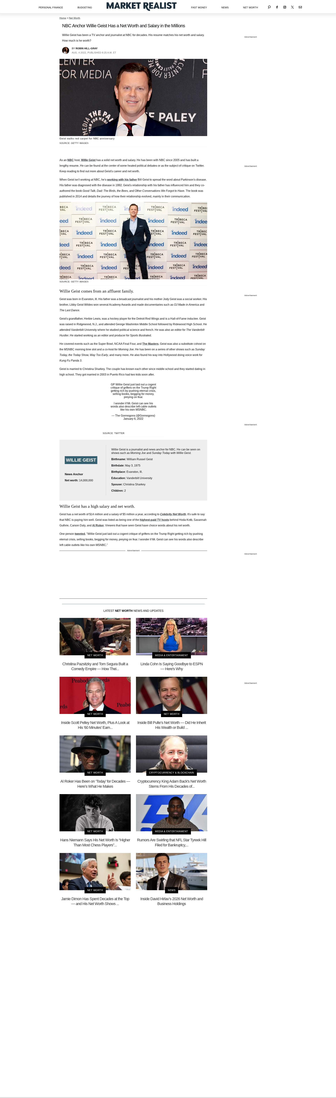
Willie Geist (88, 160)
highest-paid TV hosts (154, 519)
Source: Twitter (114, 433)
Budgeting (85, 7)
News (225, 7)
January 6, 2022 (133, 418)
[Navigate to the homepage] (142, 6)
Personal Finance (51, 7)
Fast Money (199, 7)
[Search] (269, 6)
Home (62, 18)
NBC (70, 160)
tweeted (80, 533)
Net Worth (250, 7)
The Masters (150, 343)
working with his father (122, 179)
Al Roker (98, 525)
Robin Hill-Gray (86, 48)
